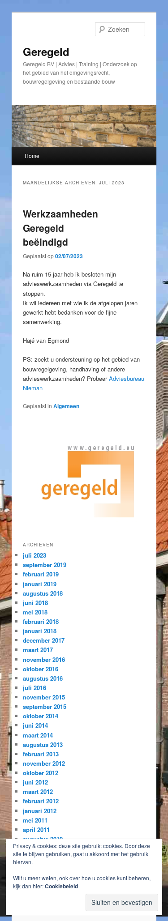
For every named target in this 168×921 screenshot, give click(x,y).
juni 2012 (35, 782)
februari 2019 (41, 574)
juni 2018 (35, 602)
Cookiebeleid (61, 886)
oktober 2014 (40, 716)
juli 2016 (34, 687)
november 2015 (44, 697)
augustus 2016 (43, 678)
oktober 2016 (40, 669)
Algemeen (66, 406)
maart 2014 (38, 735)
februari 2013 (41, 754)
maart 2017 (38, 649)
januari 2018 (39, 631)
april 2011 (36, 829)
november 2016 (44, 659)
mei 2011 (35, 820)
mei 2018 (35, 612)
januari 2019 (39, 584)
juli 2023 (34, 555)
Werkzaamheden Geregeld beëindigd (60, 227)
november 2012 (44, 763)
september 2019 (44, 564)
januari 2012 (39, 810)
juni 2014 (35, 725)
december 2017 (44, 640)
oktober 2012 (40, 772)
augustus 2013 (43, 744)
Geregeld (46, 51)
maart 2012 (38, 791)
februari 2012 (41, 801)
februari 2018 (41, 621)
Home (32, 155)
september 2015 (44, 706)
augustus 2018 (43, 593)
